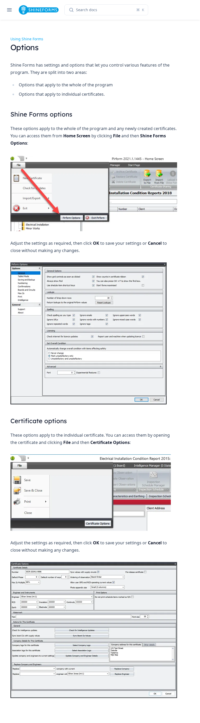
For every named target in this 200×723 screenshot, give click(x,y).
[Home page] (39, 10)
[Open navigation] (9, 10)
